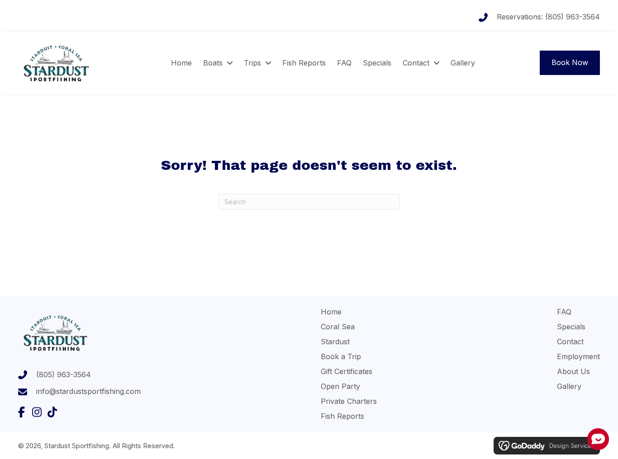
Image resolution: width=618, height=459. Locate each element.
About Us (573, 371)
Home (331, 311)
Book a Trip (341, 356)
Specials (571, 326)
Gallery (569, 386)
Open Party (340, 386)
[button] (21, 412)
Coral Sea (338, 326)
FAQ (564, 311)
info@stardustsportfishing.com (88, 391)
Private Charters (349, 401)
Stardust (335, 341)
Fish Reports (342, 416)
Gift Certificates (346, 371)
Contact (570, 341)
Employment (578, 356)
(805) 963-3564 (572, 16)
